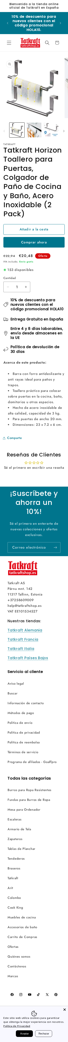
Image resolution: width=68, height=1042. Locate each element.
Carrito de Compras (22, 937)
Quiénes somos (19, 956)
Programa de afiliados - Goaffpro (32, 762)
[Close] (64, 1009)
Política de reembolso (24, 742)
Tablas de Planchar (21, 848)
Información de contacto (26, 703)
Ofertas (13, 946)
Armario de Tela (19, 829)
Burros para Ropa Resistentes (29, 790)
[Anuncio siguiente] (60, 23)
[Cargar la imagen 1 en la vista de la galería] (16, 130)
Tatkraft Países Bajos (28, 658)
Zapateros (15, 839)
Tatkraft (13, 878)
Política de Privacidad (16, 1026)
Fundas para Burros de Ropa (29, 799)
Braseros (14, 868)
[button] (9, 43)
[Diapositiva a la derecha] (64, 131)
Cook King (15, 907)
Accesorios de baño (22, 927)
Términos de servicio (23, 752)
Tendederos (16, 858)
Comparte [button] (14, 438)
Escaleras (14, 819)
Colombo (14, 897)
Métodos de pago (21, 713)
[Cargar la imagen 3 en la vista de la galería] (51, 130)
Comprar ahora (34, 242)
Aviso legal (16, 683)
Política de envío (20, 722)
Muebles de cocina (22, 917)
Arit (10, 888)
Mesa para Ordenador (24, 809)
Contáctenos (17, 966)
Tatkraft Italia (21, 648)
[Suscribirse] (55, 547)
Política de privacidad (24, 732)
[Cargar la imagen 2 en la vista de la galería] (34, 130)
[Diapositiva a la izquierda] (4, 131)
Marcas (13, 976)
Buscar (12, 693)
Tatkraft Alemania (25, 630)
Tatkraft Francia (23, 639)
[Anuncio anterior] (7, 23)
